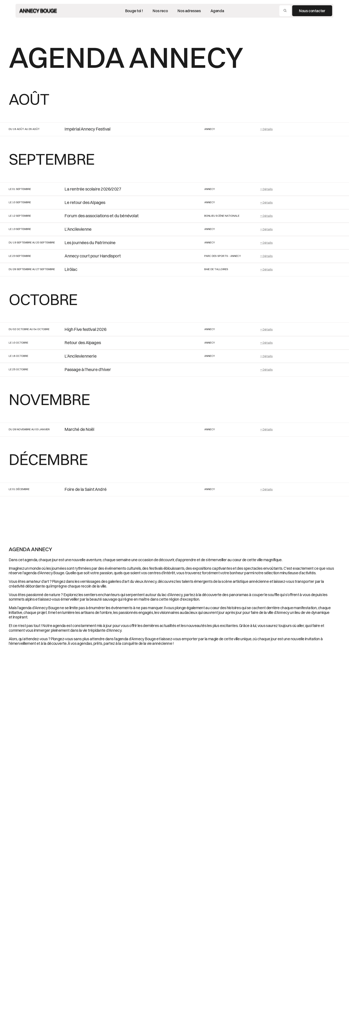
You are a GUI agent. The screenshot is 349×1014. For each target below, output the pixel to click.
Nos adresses (189, 10)
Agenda (217, 10)
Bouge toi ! (134, 10)
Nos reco (160, 10)
